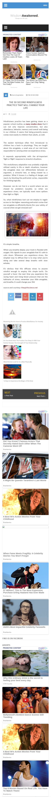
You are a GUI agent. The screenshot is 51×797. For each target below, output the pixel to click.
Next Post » (41, 396)
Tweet (11, 298)
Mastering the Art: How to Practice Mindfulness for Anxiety (23, 321)
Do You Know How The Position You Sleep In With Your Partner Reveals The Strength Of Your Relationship (21, 342)
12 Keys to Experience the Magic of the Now (18, 381)
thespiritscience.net (29, 288)
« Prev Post (9, 396)
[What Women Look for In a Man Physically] (23, 352)
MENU (45, 5)
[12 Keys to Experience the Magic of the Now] (23, 371)
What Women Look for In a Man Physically (17, 362)
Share (19, 295)
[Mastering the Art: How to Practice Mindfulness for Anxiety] (23, 312)
